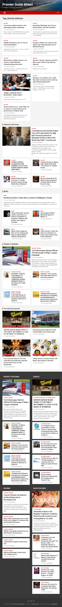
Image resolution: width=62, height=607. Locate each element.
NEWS (6, 191)
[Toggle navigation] (4, 13)
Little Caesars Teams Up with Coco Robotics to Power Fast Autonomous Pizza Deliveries (49, 234)
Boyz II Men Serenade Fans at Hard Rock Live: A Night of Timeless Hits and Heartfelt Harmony (16, 520)
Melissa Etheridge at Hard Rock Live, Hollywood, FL (15, 553)
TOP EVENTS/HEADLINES (10, 326)
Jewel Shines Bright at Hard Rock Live (15, 543)
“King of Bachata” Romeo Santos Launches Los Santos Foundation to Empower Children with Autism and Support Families (20, 217)
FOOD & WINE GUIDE (9, 354)
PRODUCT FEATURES (11, 377)
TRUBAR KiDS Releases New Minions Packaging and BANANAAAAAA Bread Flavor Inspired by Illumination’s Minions (48, 297)
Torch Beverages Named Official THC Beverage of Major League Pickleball (45, 253)
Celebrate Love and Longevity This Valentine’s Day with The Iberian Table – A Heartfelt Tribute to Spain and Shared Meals (49, 542)
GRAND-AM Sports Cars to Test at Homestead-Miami (15, 44)
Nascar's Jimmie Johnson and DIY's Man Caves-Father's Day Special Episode (45, 62)
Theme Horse (35, 604)
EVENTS (36, 377)
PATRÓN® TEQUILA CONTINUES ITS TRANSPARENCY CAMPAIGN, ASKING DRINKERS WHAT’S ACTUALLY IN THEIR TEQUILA (18, 279)
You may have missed (12, 309)
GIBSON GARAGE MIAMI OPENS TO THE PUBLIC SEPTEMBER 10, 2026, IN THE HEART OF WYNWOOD (16, 332)
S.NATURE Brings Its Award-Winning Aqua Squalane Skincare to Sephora (18, 297)
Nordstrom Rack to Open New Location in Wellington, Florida (28, 198)
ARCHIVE (6, 23)
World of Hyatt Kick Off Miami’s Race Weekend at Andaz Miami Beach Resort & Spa (48, 181)
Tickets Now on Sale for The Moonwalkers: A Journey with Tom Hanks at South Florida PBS (49, 462)
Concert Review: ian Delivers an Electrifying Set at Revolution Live (15, 497)
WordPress (55, 604)
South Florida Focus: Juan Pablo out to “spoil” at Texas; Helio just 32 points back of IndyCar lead (16, 109)
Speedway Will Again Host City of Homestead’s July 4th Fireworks (44, 26)
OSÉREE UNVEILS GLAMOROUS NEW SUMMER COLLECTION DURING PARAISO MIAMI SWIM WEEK (19, 165)
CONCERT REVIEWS (8, 492)
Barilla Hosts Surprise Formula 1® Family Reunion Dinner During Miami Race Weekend (19, 181)
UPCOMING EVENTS (22, 326)
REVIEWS (7, 488)
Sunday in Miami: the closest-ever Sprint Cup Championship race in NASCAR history (45, 45)
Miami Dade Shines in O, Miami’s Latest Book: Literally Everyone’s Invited (49, 558)
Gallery (34, 128)
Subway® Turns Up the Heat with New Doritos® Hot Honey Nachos (48, 275)
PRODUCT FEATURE (36, 248)
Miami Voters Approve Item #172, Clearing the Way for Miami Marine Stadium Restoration (19, 234)
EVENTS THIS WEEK (16, 291)
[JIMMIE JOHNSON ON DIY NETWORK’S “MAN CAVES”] (16, 82)
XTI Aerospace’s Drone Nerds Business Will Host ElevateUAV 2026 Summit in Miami (49, 446)
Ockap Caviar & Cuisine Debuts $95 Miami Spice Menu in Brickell (45, 360)
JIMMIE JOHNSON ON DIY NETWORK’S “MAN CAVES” (13, 94)
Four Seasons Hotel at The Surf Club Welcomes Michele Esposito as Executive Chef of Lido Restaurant (15, 362)
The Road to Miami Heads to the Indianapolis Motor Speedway (15, 26)
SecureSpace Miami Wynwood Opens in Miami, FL (47, 215)
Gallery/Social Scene (11, 124)
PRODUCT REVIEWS (11, 244)
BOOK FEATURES (39, 488)
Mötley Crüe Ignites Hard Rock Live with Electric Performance (16, 532)
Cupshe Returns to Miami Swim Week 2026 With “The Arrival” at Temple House (49, 165)
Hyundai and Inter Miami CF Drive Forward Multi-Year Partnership (44, 331)
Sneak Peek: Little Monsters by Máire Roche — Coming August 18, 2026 (47, 572)
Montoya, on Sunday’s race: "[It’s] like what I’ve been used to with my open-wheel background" (45, 80)
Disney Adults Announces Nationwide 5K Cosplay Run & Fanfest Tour (49, 477)
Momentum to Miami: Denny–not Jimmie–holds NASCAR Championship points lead (15, 62)
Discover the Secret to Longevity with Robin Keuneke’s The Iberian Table (49, 587)
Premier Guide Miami (17, 4)
